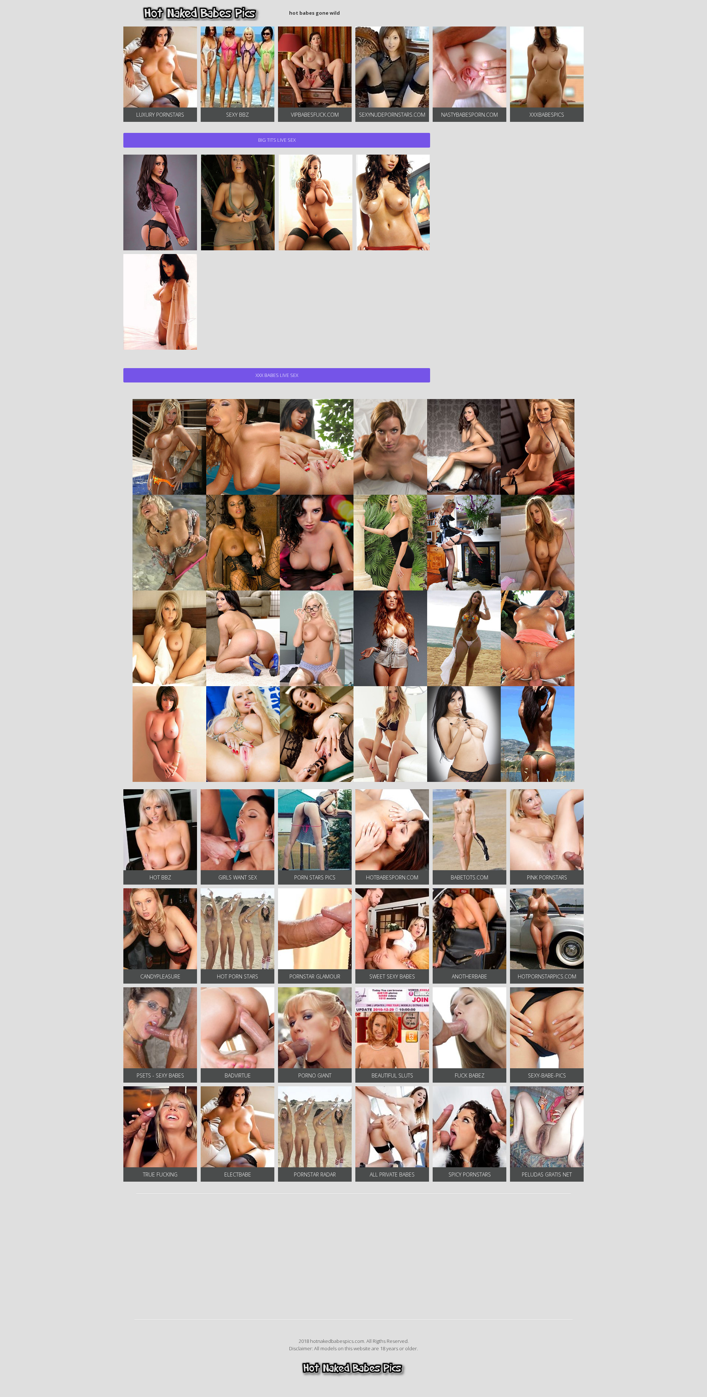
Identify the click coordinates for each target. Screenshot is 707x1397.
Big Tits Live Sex (277, 140)
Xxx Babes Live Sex (277, 375)
